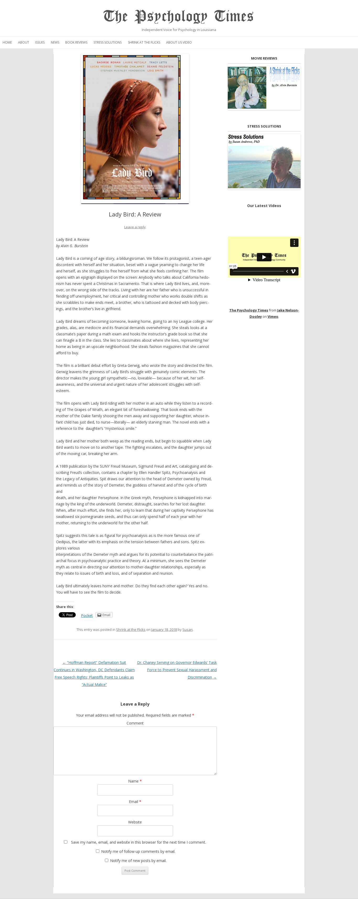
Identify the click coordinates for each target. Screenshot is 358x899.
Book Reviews (76, 42)
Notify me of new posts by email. (138, 860)
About (23, 42)
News (55, 42)
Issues (40, 42)
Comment (135, 723)
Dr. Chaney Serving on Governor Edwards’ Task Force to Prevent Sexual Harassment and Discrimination (177, 670)
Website (135, 821)
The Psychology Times (179, 16)
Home (7, 42)
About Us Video (179, 42)
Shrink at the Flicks (144, 42)
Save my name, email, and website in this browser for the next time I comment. (138, 842)
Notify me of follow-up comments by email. (138, 851)
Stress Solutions (108, 42)
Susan (187, 629)
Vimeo (273, 316)
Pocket (87, 615)
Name (135, 781)
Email (135, 801)
